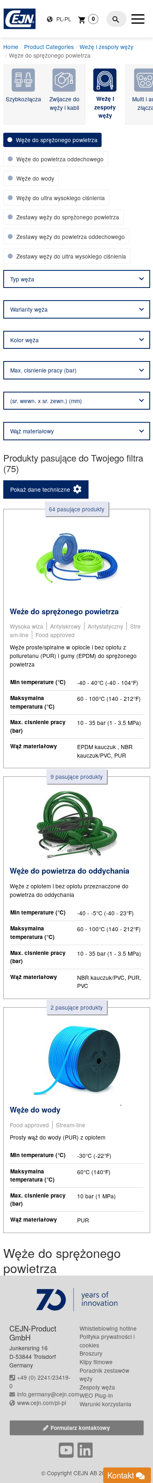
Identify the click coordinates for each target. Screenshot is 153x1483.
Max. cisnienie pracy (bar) (43, 370)
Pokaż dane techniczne (40, 489)
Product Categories (49, 46)
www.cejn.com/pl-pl (41, 1402)
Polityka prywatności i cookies (107, 1340)
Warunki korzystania (105, 1404)
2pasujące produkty (77, 1007)
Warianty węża (29, 309)
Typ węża (22, 279)
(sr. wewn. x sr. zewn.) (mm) (46, 401)
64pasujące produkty (76, 509)
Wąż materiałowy (32, 431)
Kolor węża (24, 340)
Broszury (91, 1353)
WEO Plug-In (96, 1395)
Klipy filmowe (96, 1362)
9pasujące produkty (77, 776)
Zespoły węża (97, 1387)
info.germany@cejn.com (48, 1394)
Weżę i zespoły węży (106, 46)
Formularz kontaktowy (80, 1428)
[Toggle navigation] (138, 19)
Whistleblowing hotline (108, 1328)
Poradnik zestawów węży (104, 1374)
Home (10, 46)
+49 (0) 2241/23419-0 (40, 1381)
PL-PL (63, 19)
